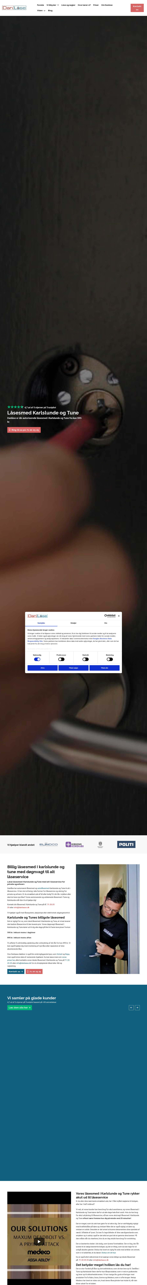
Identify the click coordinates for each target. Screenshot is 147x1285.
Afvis (43, 668)
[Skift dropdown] (58, 5)
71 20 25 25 (35, 971)
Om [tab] (105, 623)
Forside (40, 5)
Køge (67, 954)
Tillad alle (104, 668)
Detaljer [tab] (74, 623)
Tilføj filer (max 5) (116, 442)
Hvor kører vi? (84, 5)
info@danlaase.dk (21, 907)
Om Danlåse (107, 5)
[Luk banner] (119, 616)
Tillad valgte (73, 668)
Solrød (59, 954)
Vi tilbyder (51, 5)
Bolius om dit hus (109, 1253)
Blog (50, 10)
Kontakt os (137, 8)
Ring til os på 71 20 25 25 (25, 430)
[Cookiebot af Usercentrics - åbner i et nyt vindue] (106, 616)
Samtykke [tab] (41, 623)
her (50, 649)
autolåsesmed (43, 888)
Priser (96, 5)
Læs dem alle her (18, 1007)
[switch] (61, 659)
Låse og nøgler (68, 5)
